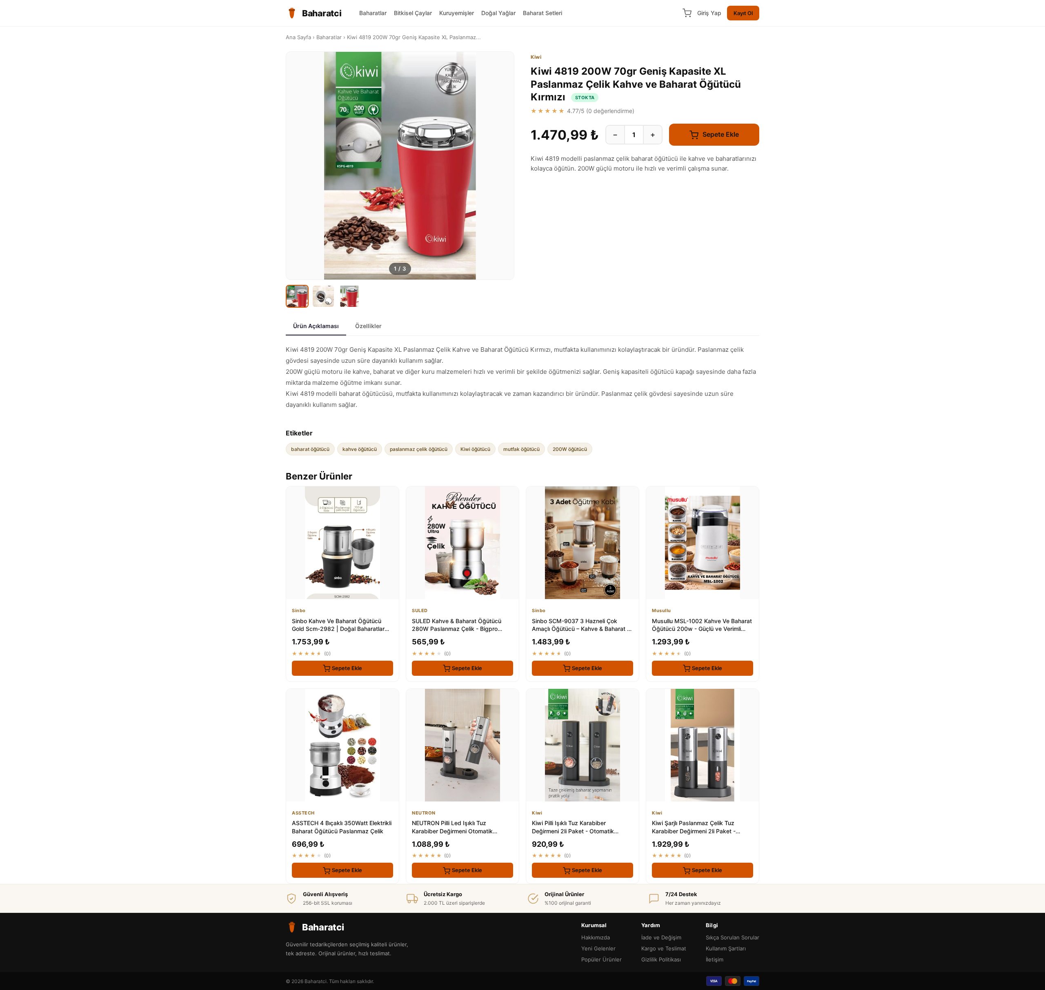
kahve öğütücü (359, 449)
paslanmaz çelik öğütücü (418, 449)
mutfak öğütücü (521, 449)
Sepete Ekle (720, 134)
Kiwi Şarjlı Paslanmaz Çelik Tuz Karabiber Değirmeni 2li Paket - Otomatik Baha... (694, 830)
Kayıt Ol (743, 13)
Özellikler (368, 325)
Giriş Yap (709, 12)
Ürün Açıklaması (316, 325)
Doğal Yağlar (498, 12)
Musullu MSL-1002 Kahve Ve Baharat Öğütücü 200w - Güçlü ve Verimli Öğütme (702, 628)
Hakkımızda (595, 937)
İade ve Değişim (661, 937)
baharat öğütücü (310, 449)
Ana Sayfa (298, 37)
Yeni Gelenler (598, 948)
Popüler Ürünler (601, 959)
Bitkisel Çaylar (413, 12)
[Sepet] (687, 13)
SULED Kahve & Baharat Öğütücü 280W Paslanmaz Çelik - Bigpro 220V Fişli (456, 628)
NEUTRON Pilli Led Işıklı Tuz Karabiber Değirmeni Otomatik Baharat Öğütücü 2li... (452, 830)
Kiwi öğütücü (475, 449)
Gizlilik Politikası (661, 959)
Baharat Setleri (542, 12)
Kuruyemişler (456, 12)
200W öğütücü (570, 449)
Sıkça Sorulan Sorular (732, 937)
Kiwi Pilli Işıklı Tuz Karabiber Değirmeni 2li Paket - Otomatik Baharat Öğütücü (573, 830)
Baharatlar (373, 12)
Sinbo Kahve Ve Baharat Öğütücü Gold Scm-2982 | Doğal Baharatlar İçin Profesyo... (338, 628)
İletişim (714, 959)
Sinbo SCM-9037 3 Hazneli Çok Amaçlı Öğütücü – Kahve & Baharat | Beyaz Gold (580, 628)
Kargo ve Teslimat (663, 948)
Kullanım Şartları (726, 948)
